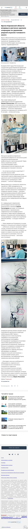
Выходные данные (5, 475)
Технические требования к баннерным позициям (12, 472)
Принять (23, 14)
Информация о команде (6, 460)
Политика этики (4, 467)
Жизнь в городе (5, 19)
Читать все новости (14, 447)
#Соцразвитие (8, 21)
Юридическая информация (7, 470)
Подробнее (10, 498)
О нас (2, 457)
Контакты (3, 462)
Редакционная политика (6, 465)
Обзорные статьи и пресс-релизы (9, 477)
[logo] (14, 522)
